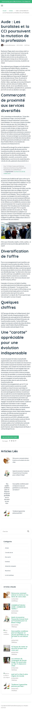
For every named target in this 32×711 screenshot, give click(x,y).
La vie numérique (9, 575)
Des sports (8, 557)
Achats (11, 10)
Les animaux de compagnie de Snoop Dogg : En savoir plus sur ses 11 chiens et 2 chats (19, 662)
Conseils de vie (9, 552)
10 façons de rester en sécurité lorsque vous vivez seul (19, 648)
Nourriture (8, 570)
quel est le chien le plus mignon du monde (19, 675)
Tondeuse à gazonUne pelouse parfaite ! (19, 685)
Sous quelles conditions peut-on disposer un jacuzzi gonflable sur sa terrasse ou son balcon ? (19, 634)
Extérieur (7, 561)
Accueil (4, 10)
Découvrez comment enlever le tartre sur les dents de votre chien (19, 595)
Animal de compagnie (10, 566)
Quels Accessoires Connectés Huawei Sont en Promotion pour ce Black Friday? (19, 619)
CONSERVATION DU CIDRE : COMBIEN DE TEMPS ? (18, 607)
